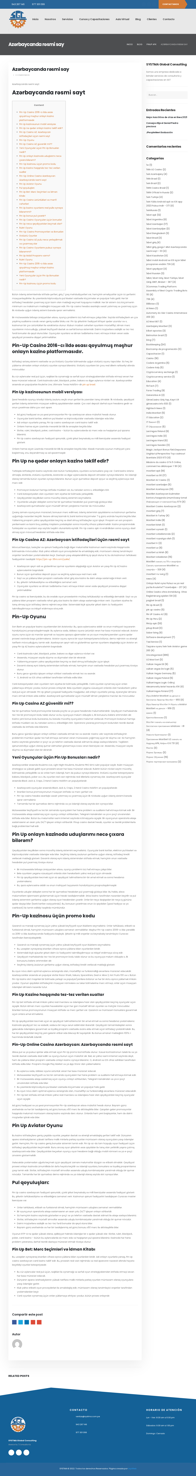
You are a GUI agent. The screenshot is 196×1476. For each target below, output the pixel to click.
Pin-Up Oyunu (26, 140)
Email (39, 1322)
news (149, 578)
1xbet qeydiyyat (154, 268)
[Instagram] (149, 4)
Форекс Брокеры (154, 752)
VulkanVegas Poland (157, 691)
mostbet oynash (155, 529)
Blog (138, 19)
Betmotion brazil (155, 335)
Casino (150, 358)
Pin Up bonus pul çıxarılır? (32, 215)
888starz (151, 303)
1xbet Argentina (154, 219)
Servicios (67, 19)
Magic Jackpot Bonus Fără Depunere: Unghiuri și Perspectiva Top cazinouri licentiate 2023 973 (166, 453)
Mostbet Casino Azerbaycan (161, 506)
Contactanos (170, 4)
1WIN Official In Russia (157, 192)
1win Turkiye (152, 197)
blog (148, 339)
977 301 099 (38, 4)
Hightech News (154, 408)
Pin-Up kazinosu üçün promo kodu (37, 164)
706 (148, 299)
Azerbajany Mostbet (157, 326)
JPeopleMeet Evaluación (159, 132)
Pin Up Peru (152, 618)
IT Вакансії (151, 422)
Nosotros (50, 19)
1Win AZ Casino (154, 169)
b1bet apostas (154, 330)
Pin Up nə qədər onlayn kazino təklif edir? (41, 128)
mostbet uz (152, 547)
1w (147, 164)
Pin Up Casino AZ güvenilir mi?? (35, 144)
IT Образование (154, 426)
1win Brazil (151, 183)
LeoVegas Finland (155, 431)
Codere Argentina (155, 362)
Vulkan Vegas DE (155, 664)
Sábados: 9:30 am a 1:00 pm (160, 1425)
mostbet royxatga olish (158, 538)
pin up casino (153, 609)
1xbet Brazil (152, 237)
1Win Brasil (151, 178)
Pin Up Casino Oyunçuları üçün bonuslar (40, 219)
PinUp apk (151, 623)
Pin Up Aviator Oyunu (30, 183)
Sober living (152, 632)
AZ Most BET (152, 321)
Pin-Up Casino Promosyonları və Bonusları (41, 231)
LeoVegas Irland (155, 440)
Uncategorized (154, 655)
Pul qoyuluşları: (27, 187)
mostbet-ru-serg (155, 574)
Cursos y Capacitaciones (94, 19)
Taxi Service (152, 641)
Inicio (35, 19)
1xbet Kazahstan (155, 255)
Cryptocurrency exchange (160, 372)
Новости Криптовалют (156, 734)
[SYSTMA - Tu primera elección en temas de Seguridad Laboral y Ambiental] (17, 19)
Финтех (149, 747)
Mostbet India (153, 520)
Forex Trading (153, 390)
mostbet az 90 (154, 475)
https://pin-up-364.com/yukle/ (53, 559)
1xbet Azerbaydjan (156, 228)
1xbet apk (151, 214)
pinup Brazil (152, 628)
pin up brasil (89, 384)
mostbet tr (152, 543)
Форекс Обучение (154, 757)
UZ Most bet (152, 659)
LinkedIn (26, 1322)
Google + (33, 1322)
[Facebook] (144, 4)
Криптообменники (155, 717)
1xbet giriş (151, 242)
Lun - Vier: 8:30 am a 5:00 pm (160, 1417)
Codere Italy (153, 367)
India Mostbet (153, 412)
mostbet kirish (153, 524)
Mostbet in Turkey (155, 515)
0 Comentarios (22, 75)
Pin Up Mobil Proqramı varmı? (34, 255)
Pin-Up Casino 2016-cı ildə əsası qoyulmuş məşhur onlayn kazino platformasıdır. (36, 116)
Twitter (20, 1322)
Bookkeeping (153, 344)
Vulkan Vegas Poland (157, 678)
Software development (158, 637)
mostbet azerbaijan (156, 484)
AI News (150, 308)
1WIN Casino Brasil (156, 187)
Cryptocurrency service (158, 376)
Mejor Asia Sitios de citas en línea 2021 (166, 117)
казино (149, 712)
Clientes (151, 19)
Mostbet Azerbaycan (157, 489)
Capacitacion (153, 353)
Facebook (14, 1322)
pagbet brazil (153, 600)
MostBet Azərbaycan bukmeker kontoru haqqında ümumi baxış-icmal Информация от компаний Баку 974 (166, 497)
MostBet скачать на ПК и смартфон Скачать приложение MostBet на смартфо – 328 (163, 565)
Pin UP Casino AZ (155, 614)
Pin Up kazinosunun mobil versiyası (37, 124)
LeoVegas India (154, 435)
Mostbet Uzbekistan (157, 556)
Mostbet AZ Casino (156, 480)
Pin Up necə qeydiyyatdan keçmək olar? (40, 223)
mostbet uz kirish (155, 552)
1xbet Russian (153, 273)
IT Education (152, 417)
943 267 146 (18, 4)
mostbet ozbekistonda (158, 533)
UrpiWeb (132, 1468)
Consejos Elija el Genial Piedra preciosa (162, 125)
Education (151, 381)
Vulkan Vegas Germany (159, 673)
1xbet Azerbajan (154, 224)
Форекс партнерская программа (161, 761)
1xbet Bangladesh (155, 233)
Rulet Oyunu (25, 227)
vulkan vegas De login (158, 668)
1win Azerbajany (154, 174)
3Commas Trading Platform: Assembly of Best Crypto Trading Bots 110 (166, 290)
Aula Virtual (122, 19)
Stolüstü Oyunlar (28, 235)
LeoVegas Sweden (156, 445)
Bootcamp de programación (161, 349)
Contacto (168, 19)
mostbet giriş (153, 510)
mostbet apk (153, 470)
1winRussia (151, 210)
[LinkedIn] (154, 4)
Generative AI (153, 395)
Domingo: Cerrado (155, 1433)
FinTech (150, 385)
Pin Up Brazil (152, 605)
